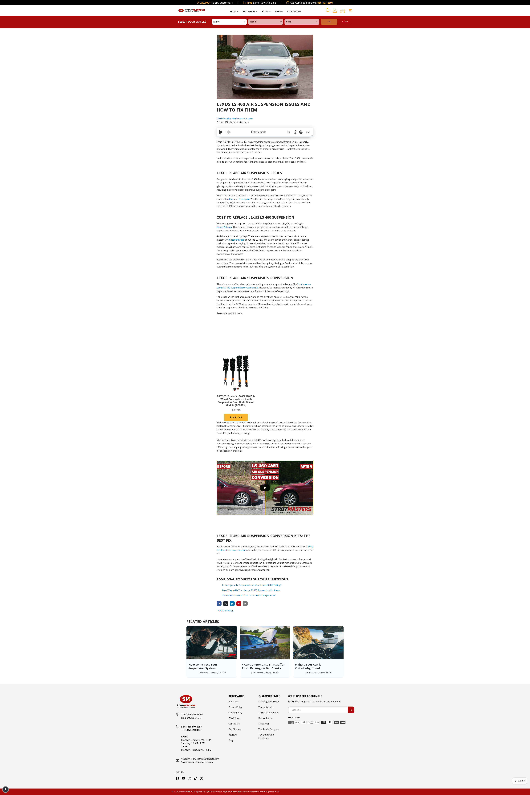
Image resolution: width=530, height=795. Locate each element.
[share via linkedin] (232, 603)
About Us (233, 701)
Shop (233, 11)
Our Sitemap (234, 729)
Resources (249, 11)
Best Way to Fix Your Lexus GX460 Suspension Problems (251, 590)
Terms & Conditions (268, 712)
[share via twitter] (225, 603)
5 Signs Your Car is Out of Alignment (308, 666)
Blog (265, 11)
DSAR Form (234, 718)
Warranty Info (265, 707)
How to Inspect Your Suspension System (203, 666)
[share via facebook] (219, 603)
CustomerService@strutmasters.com (200, 758)
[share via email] (245, 603)
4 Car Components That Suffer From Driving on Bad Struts (263, 666)
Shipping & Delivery (268, 701)
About (279, 11)
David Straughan (224, 118)
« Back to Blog (225, 610)
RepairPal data (224, 227)
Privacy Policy (235, 707)
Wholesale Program (268, 729)
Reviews (232, 734)
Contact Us (294, 11)
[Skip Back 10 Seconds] (295, 132)
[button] (342, 10)
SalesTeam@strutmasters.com (197, 762)
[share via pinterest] (238, 603)
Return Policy (265, 718)
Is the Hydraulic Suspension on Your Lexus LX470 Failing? (251, 585)
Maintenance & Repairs (242, 118)
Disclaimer (263, 723)
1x (288, 132)
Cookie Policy (235, 712)
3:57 (308, 132)
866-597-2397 (325, 2)
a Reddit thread (236, 239)
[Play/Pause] (221, 132)
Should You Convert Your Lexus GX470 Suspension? (249, 595)
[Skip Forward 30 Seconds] (301, 132)
